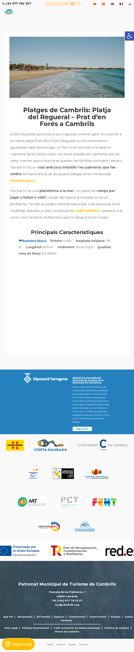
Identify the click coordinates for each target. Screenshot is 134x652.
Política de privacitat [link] (35, 627)
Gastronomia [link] (97, 616)
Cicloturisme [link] (77, 616)
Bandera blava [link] (34, 241)
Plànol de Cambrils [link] (67, 631)
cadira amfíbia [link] (87, 211)
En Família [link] (43, 616)
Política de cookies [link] (117, 627)
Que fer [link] (8, 616)
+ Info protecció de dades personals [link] (76, 627)
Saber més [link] (82, 429)
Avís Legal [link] (11, 627)
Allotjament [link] (24, 616)
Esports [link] (59, 616)
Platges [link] (116, 616)
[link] (129, 36)
